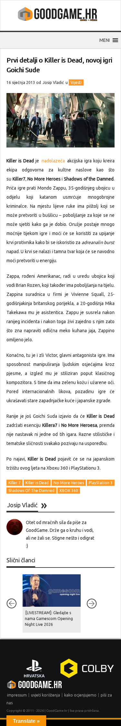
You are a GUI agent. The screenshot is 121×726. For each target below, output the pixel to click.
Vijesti (76, 82)
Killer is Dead (37, 483)
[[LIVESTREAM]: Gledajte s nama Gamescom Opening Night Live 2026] (52, 590)
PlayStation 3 (101, 483)
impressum (17, 695)
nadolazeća (53, 160)
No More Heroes (69, 483)
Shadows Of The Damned (31, 490)
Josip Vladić (53, 82)
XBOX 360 (68, 490)
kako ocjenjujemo (80, 695)
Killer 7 (14, 483)
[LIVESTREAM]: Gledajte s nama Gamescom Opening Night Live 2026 (49, 618)
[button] (104, 40)
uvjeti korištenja (45, 695)
